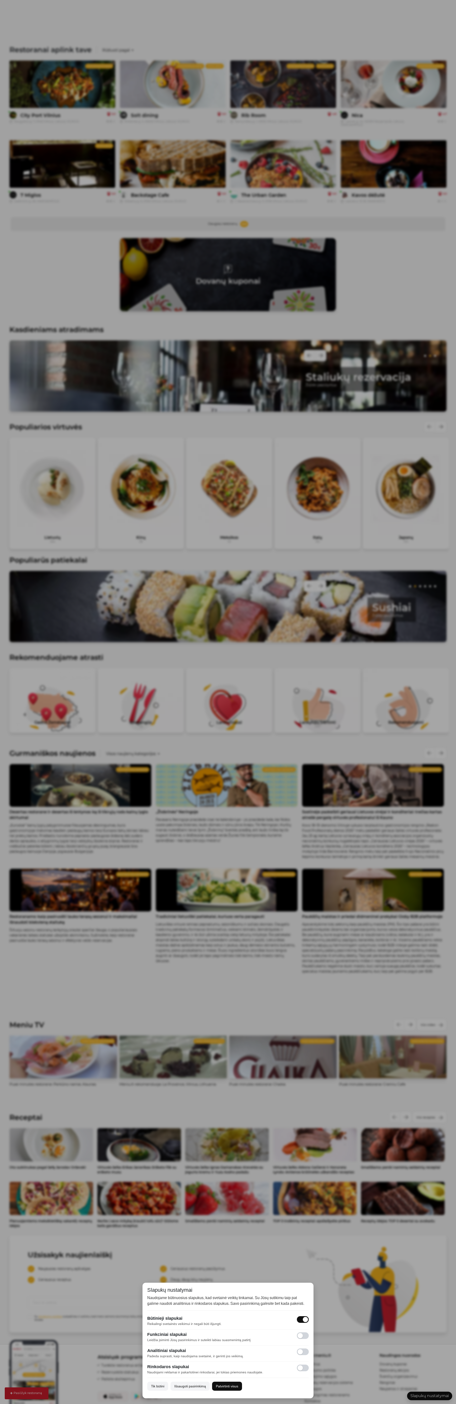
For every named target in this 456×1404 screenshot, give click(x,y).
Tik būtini (157, 1386)
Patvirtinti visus (227, 1386)
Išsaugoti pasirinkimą (190, 1386)
